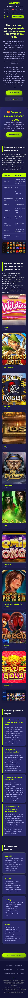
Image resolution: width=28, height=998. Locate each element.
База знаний (9, 6)
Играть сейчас (14, 92)
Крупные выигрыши (10, 13)
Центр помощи (18, 6)
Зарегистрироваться (14, 99)
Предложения (8, 9)
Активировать (14, 134)
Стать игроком (17, 16)
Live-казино (20, 13)
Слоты (22, 9)
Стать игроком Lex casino (14, 955)
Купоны (17, 9)
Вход (7, 16)
